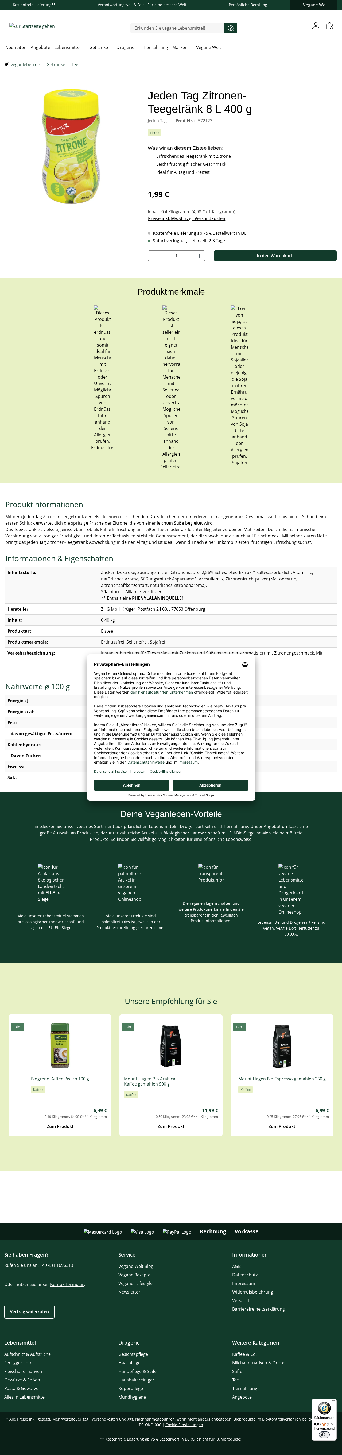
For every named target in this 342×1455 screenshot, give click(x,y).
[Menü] (333, 1402)
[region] (71, 146)
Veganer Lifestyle (135, 1283)
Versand (240, 1300)
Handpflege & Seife (137, 1371)
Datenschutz (245, 1275)
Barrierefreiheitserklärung (258, 1309)
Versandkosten (105, 1419)
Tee (235, 1380)
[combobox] (177, 28)
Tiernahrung (244, 1388)
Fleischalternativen (23, 1371)
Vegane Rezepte (134, 1275)
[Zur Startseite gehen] (32, 25)
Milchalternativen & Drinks (259, 1363)
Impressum (243, 1283)
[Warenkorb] (330, 26)
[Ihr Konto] (316, 26)
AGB (236, 1266)
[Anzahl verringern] (153, 255)
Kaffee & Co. (244, 1354)
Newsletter (129, 1292)
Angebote (242, 1397)
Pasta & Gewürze (21, 1388)
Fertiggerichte (18, 1363)
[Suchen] (230, 28)
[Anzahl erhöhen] (199, 255)
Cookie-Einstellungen (184, 1424)
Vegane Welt (315, 5)
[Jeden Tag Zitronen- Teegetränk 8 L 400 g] (71, 146)
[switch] (324, 1434)
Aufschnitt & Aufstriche (27, 1354)
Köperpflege (130, 1388)
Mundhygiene (132, 1397)
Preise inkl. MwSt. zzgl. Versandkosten (186, 218)
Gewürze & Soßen (22, 1380)
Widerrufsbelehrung (252, 1292)
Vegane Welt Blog (135, 1266)
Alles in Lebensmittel (25, 1397)
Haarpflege (129, 1363)
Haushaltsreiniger (136, 1380)
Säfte (237, 1371)
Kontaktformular (67, 1284)
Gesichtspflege (133, 1354)
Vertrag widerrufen (29, 1312)
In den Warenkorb (275, 256)
